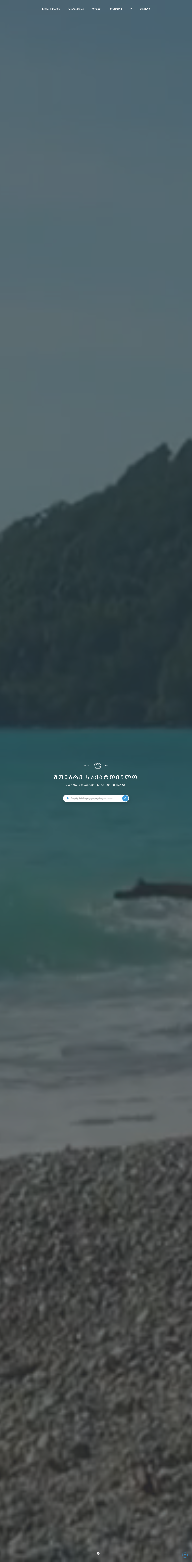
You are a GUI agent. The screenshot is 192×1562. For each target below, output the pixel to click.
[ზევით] (185, 1555)
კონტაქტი (115, 9)
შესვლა (145, 9)
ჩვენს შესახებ (51, 9)
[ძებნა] (125, 798)
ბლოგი (96, 9)
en (131, 9)
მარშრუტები (76, 9)
